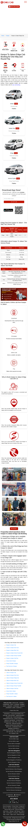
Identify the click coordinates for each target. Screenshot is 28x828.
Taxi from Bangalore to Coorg (13, 755)
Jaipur (4, 706)
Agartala (18, 707)
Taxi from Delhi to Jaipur (14, 741)
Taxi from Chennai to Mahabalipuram (14, 787)
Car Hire (5, 715)
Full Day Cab (17, 731)
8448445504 (10, 794)
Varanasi (9, 706)
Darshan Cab (7, 721)
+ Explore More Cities (14, 710)
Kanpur (7, 35)
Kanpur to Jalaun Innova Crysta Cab (14, 653)
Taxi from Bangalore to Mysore (13, 752)
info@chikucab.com (14, 796)
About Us (5, 807)
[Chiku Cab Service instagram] (13, 799)
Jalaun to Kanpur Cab (11, 672)
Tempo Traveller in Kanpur (12, 663)
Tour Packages (17, 717)
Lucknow (16, 704)
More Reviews (14, 528)
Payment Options (19, 809)
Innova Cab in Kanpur (11, 660)
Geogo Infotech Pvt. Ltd (14, 821)
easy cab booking (16, 84)
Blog (4, 814)
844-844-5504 (15, 6)
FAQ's (22, 811)
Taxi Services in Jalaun (11, 696)
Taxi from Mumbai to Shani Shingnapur (13, 769)
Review (9, 807)
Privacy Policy (15, 806)
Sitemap (11, 811)
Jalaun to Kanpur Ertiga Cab (12, 677)
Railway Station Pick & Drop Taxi (13, 725)
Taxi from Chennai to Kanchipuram (13, 790)
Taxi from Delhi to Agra (14, 738)
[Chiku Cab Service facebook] (11, 799)
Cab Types (14, 721)
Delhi (11, 704)
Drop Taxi (8, 723)
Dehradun (8, 707)
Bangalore (15, 702)
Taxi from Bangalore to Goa (14, 762)
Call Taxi (20, 721)
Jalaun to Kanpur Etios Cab (12, 680)
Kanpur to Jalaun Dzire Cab (12, 647)
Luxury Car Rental (19, 718)
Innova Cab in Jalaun (11, 691)
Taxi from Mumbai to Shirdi (14, 766)
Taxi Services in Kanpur (11, 666)
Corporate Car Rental (9, 730)
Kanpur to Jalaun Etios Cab (12, 650)
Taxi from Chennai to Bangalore (14, 780)
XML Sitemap (17, 811)
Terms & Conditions (7, 806)
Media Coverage (20, 814)
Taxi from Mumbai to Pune (13, 776)
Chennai (21, 702)
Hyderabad (16, 706)
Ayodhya (22, 706)
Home (2, 35)
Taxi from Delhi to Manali (13, 748)
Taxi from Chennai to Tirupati (14, 785)
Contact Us (21, 806)
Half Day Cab (9, 731)
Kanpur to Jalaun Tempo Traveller (13, 655)
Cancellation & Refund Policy (18, 807)
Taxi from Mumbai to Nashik (14, 773)
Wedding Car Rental (13, 728)
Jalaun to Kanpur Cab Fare (12, 688)
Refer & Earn (6, 811)
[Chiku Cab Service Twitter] (10, 799)
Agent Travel (13, 814)
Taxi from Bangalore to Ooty (14, 757)
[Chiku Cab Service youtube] (14, 799)
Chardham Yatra (16, 726)
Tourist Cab (9, 717)
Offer (4, 812)
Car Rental (7, 713)
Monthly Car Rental (10, 720)
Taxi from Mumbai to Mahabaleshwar (14, 771)
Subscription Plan (8, 718)
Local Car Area (20, 730)
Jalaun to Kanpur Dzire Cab (12, 675)
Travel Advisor (10, 812)
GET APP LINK (14, 201)
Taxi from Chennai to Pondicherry (14, 783)
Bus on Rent (12, 715)
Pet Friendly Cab (13, 733)
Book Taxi (8, 726)
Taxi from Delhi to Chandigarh (13, 743)
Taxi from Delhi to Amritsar (13, 746)
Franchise (16, 812)
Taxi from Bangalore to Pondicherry (13, 759)
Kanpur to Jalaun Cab (11, 645)
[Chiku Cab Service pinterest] (15, 799)
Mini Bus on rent (16, 723)
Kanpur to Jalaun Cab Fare (12, 658)
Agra (14, 707)
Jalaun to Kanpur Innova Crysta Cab (14, 683)
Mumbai (22, 704)
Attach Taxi (19, 720)
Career (7, 814)
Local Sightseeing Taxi (17, 713)
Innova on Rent (20, 715)
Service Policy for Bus (9, 809)
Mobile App (21, 812)
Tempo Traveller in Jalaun (12, 693)
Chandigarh (6, 704)
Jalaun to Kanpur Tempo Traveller (13, 685)
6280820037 (18, 794)
